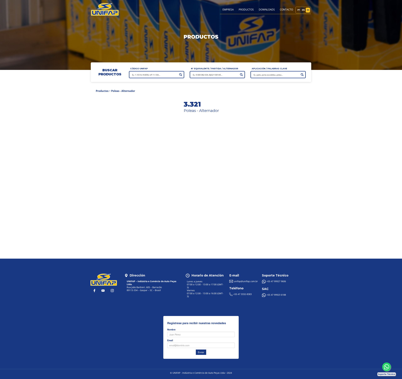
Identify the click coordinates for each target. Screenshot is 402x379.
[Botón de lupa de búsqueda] (180, 74)
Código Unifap (139, 68)
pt (298, 9)
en (303, 9)
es (308, 9)
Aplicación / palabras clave (269, 68)
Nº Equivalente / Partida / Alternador (214, 68)
